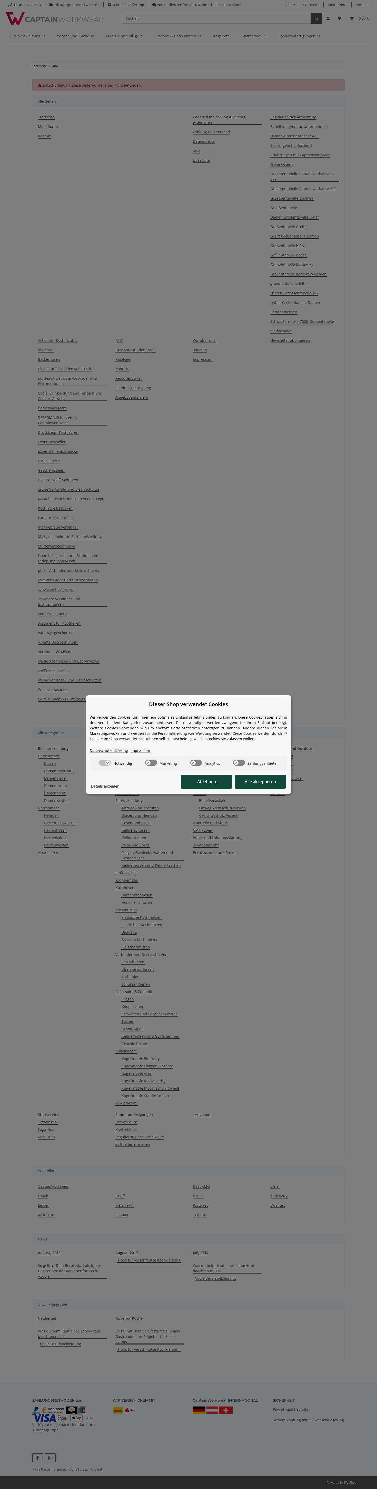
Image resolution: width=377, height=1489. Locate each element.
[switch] (105, 763)
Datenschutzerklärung (109, 750)
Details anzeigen (105, 786)
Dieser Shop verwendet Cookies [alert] (188, 704)
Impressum (140, 750)
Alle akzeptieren (260, 781)
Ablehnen (206, 781)
